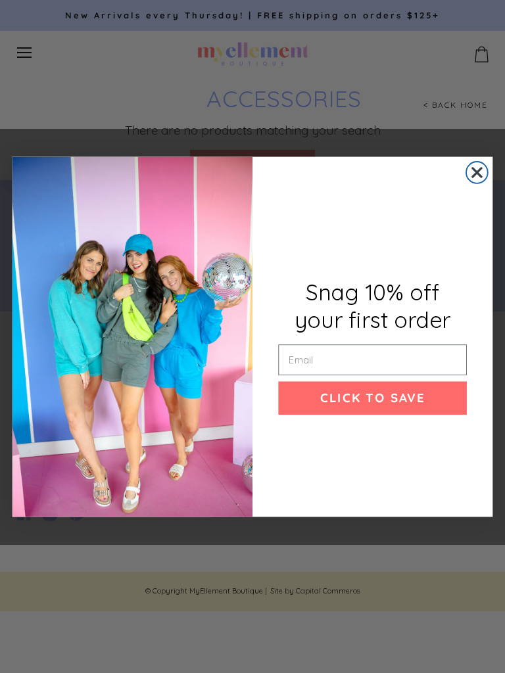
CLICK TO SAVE (372, 397)
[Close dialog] (477, 172)
